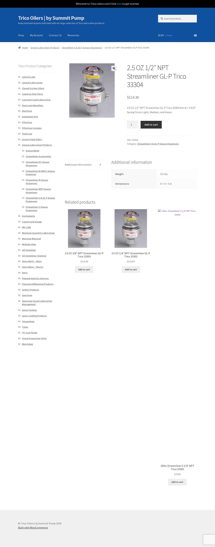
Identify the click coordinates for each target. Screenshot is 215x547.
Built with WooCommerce (33, 527)
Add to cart (151, 124)
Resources (73, 35)
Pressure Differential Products (38, 284)
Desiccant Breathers (32, 105)
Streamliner (28, 321)
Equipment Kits (30, 116)
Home (25, 47)
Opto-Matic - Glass (32, 261)
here (119, 3)
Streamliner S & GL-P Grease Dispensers (82, 47)
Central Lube (28, 76)
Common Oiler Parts (32, 94)
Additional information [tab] (78, 164)
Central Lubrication (32, 82)
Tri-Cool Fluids (29, 332)
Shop (21, 35)
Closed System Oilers (33, 88)
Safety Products (30, 289)
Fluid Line (27, 133)
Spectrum (27, 295)
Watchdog (27, 344)
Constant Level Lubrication (36, 99)
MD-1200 (26, 227)
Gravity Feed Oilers (32, 139)
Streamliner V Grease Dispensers (37, 208)
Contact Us (55, 35)
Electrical (27, 110)
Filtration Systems (32, 128)
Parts (25, 272)
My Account (36, 35)
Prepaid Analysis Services (35, 278)
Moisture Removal (31, 238)
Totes (25, 326)
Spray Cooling (29, 310)
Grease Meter (32, 150)
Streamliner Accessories (38, 156)
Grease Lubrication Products (45, 47)
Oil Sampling (29, 250)
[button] (114, 68)
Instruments (28, 216)
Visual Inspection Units (34, 338)
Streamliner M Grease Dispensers (37, 181)
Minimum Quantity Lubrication (38, 232)
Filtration (27, 122)
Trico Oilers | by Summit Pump (51, 18)
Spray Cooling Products (34, 315)
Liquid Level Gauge (32, 221)
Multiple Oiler (29, 244)
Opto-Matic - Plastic (32, 266)
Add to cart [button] (84, 269)
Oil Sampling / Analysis (34, 255)
